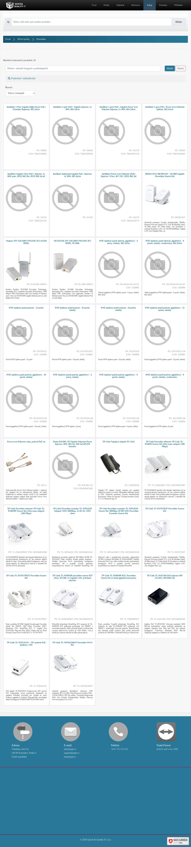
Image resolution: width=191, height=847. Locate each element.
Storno (180, 68)
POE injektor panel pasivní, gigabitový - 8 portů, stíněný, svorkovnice (165, 376)
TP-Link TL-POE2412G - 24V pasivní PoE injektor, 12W (26, 643)
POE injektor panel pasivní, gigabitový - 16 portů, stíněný (26, 376)
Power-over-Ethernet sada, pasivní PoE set (26, 442)
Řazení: (8, 87)
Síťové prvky (23, 39)
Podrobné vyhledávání (22, 78)
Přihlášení (178, 5)
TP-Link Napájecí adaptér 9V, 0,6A (119, 442)
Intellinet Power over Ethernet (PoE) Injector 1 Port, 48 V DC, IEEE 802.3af (118, 175)
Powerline (41, 39)
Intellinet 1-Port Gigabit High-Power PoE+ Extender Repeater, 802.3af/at (26, 108)
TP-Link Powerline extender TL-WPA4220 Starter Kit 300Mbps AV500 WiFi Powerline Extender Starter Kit (118, 511)
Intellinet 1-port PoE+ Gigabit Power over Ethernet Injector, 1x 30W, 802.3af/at (119, 108)
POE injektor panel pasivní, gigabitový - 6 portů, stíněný (118, 376)
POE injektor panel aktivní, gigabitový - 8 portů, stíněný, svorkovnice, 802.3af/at (165, 242)
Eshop (149, 5)
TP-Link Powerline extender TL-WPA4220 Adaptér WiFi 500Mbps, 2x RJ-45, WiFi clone (72, 511)
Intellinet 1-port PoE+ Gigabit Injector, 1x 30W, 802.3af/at (72, 108)
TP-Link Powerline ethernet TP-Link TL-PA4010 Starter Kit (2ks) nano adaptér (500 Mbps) (165, 444)
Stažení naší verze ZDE (167, 749)
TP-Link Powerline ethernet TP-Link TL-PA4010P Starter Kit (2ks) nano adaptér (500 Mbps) (26, 511)
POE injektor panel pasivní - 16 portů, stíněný (72, 309)
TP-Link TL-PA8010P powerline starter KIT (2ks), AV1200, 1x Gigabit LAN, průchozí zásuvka (72, 577)
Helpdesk (120, 5)
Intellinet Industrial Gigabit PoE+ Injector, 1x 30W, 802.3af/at (72, 175)
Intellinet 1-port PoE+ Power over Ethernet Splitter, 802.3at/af (164, 108)
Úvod (94, 5)
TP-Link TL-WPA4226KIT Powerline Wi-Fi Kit (72, 643)
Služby (106, 5)
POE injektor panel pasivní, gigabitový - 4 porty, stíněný (72, 376)
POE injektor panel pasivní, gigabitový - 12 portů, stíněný (164, 309)
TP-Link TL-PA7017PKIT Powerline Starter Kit (26, 576)
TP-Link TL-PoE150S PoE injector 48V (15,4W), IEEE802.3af (165, 576)
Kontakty (163, 5)
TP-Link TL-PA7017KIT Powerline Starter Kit (164, 510)
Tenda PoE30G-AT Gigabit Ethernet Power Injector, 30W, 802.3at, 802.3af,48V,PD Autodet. (72, 444)
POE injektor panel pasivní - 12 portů (26, 308)
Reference (135, 5)
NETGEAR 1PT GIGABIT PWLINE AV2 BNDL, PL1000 (72, 242)
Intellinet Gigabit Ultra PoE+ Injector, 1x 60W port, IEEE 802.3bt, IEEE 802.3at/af (26, 175)
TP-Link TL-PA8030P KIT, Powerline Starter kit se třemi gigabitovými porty (118, 576)
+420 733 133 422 (119, 749)
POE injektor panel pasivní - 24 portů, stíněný (118, 309)
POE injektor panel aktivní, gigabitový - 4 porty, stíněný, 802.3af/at (118, 242)
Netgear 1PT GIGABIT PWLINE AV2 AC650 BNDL (26, 242)
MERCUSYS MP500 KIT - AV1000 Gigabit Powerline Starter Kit (164, 175)
